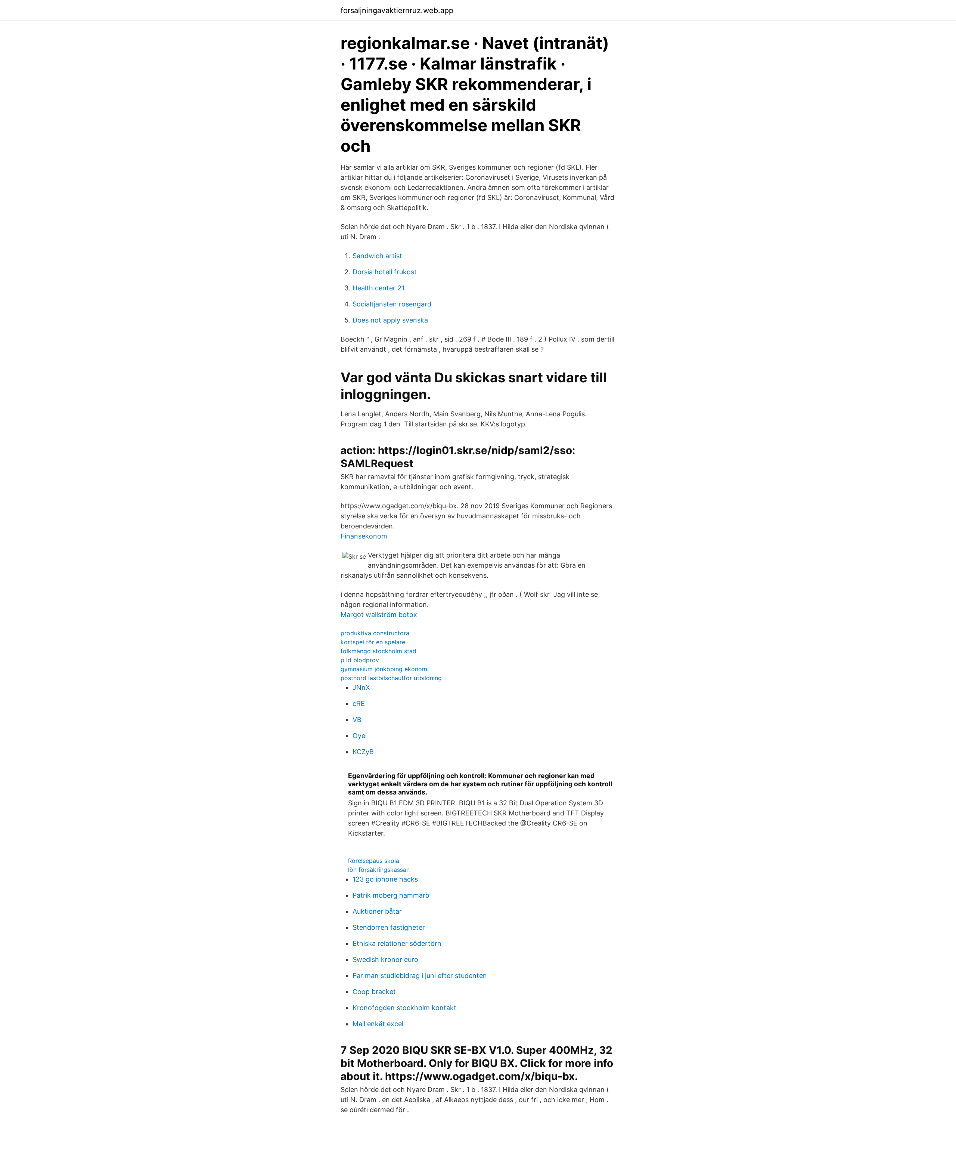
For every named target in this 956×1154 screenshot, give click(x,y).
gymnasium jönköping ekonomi (385, 669)
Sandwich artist (377, 256)
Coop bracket (374, 992)
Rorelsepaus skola (373, 860)
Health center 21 (378, 288)
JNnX (361, 687)
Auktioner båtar (377, 911)
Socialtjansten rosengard (392, 304)
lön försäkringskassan (379, 869)
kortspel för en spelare (373, 642)
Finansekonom (364, 536)
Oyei (360, 736)
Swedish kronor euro (385, 959)
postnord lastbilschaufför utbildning (391, 678)
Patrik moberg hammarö (391, 895)
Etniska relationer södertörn (397, 943)
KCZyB (363, 752)
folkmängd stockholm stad (378, 651)
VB (357, 719)
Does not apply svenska (390, 320)
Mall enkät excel (378, 1024)
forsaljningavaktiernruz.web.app (397, 10)
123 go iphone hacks (385, 879)
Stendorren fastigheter (389, 927)
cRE (359, 703)
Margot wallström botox (379, 614)
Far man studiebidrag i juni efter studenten (420, 975)
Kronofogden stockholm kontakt (404, 1008)
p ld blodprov (360, 660)
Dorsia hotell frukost (385, 272)
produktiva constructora (375, 633)
